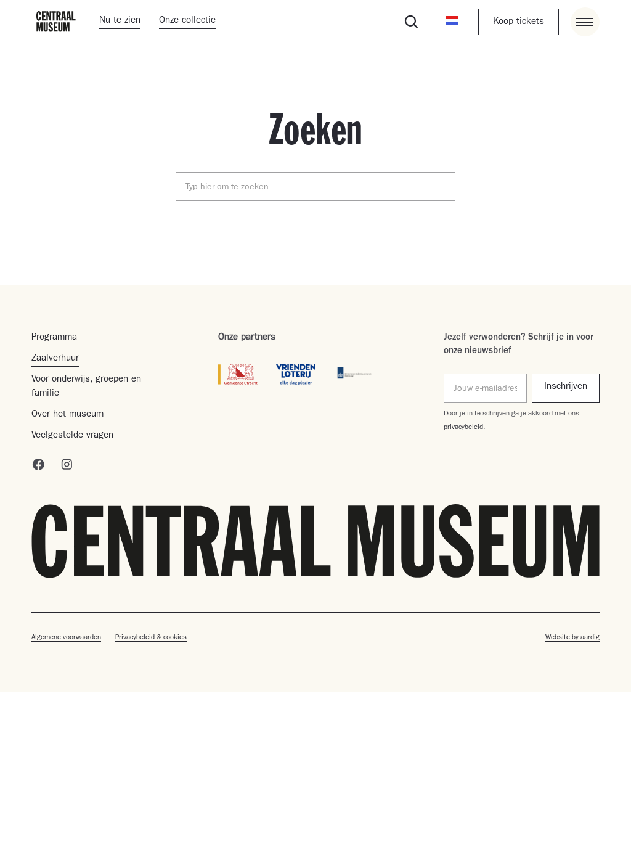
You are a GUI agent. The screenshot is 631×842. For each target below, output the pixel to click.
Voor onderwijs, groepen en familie (86, 387)
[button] (452, 21)
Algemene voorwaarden (66, 638)
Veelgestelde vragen (72, 436)
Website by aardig (572, 638)
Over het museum (67, 415)
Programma (54, 338)
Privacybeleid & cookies (151, 638)
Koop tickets (518, 22)
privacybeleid (463, 427)
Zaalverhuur (55, 359)
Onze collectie (187, 21)
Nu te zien (119, 21)
